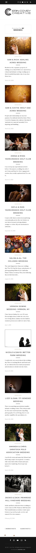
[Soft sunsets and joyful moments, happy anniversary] (5, 535)
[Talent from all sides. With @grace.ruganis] (0, 535)
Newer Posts (11, 528)
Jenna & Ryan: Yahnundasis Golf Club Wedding (18, 159)
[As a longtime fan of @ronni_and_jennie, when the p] (14, 535)
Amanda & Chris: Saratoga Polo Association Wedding (18, 449)
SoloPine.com (21, 549)
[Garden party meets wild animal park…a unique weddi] (9, 535)
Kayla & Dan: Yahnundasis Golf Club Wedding (18, 210)
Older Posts (25, 528)
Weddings (18, 56)
